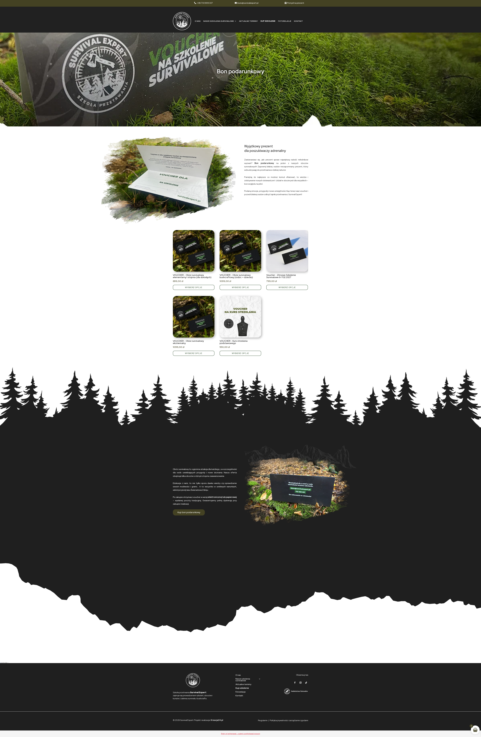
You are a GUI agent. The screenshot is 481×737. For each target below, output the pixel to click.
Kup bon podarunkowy (188, 512)
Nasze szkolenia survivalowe (218, 21)
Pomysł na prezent (295, 3)
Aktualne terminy (248, 21)
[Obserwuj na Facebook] (295, 683)
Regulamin (263, 720)
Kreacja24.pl (217, 720)
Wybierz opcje (193, 287)
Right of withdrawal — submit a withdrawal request (240, 734)
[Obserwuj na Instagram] (300, 683)
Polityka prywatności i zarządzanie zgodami (289, 720)
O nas (198, 21)
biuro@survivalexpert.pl (247, 3)
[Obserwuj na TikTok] (306, 683)
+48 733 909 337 (205, 3)
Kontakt (298, 21)
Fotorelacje (284, 21)
